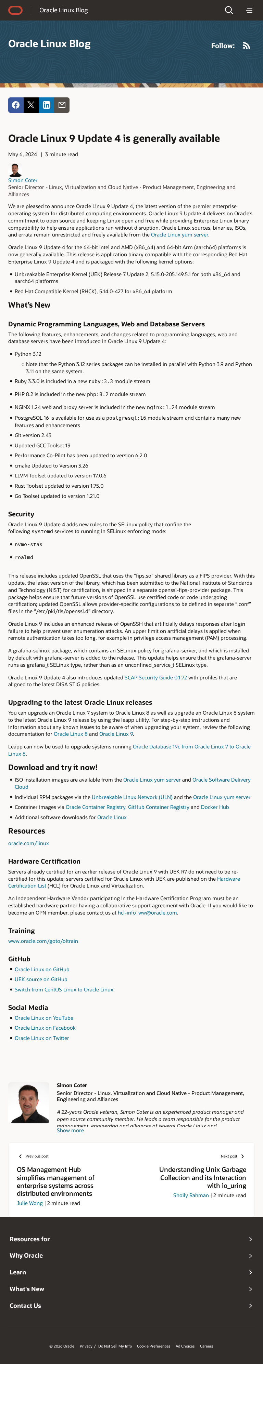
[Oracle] (15, 10)
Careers (206, 1346)
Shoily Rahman (191, 1195)
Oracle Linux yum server (179, 234)
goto (54, 940)
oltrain (70, 940)
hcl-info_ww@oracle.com (147, 912)
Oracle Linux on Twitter (42, 1037)
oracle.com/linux (28, 843)
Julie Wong (30, 1203)
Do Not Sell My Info (115, 1346)
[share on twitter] (31, 105)
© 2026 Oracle (61, 1346)
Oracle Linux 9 (116, 733)
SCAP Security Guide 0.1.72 (156, 677)
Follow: (223, 45)
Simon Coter (23, 180)
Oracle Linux (112, 817)
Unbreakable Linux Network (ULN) (132, 797)
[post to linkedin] (46, 105)
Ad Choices (185, 1346)
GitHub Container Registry (158, 806)
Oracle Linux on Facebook (45, 1027)
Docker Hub (215, 806)
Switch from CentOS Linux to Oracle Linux (64, 989)
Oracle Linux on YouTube (44, 1017)
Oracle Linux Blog (63, 10)
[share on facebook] (16, 105)
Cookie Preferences (153, 1346)
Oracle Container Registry (95, 806)
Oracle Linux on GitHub (42, 969)
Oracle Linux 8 (71, 733)
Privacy (86, 1346)
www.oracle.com (27, 940)
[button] (229, 10)
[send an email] (62, 105)
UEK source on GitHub (41, 979)
